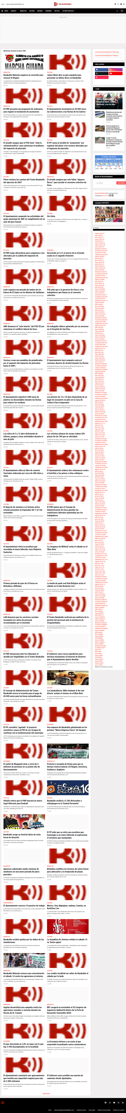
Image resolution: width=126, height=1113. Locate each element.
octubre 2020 (100, 368)
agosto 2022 (100, 325)
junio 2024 (99, 283)
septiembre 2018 (101, 398)
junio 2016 (99, 450)
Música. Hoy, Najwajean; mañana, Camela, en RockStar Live (66, 907)
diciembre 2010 (101, 576)
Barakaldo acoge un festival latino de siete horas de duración (22, 836)
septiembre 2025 (101, 254)
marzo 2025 (100, 266)
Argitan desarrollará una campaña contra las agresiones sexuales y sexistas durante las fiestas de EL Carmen (22, 1010)
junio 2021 (99, 352)
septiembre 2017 (101, 421)
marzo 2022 (100, 335)
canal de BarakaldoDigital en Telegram (106, 55)
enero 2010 (99, 598)
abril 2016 (99, 454)
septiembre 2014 (101, 490)
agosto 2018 (100, 400)
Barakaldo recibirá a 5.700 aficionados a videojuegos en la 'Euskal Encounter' (64, 802)
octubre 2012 (100, 534)
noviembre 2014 (101, 486)
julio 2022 (99, 327)
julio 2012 (99, 540)
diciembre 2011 (101, 553)
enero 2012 (99, 552)
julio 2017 (99, 425)
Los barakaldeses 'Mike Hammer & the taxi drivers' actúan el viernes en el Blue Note (65, 692)
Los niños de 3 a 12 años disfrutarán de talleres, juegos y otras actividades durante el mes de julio (23, 436)
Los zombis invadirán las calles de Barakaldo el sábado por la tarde (67, 974)
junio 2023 (99, 306)
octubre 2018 (100, 396)
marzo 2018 (100, 410)
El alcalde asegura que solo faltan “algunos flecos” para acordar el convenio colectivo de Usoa (66, 182)
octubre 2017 (100, 419)
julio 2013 (99, 517)
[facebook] (115, 4)
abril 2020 (99, 379)
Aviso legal (91, 1110)
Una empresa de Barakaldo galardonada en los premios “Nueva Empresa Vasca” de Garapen (67, 728)
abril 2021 (99, 356)
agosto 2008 (99, 630)
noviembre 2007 (100, 647)
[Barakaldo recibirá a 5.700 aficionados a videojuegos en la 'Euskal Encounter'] (68, 787)
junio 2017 (99, 427)
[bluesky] (116, 77)
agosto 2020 (100, 371)
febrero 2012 (100, 550)
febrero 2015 (100, 481)
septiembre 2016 (101, 444)
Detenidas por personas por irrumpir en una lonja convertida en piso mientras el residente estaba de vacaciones (114, 116)
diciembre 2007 (100, 646)
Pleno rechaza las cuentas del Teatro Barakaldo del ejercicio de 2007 (24, 181)
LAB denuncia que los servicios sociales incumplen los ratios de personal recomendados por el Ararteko (21, 620)
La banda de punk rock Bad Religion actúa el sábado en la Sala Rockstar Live (66, 584)
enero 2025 (99, 270)
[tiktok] (102, 77)
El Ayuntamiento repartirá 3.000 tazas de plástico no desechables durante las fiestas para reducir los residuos (22, 400)
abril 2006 (98, 657)
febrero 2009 (100, 619)
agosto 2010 (100, 584)
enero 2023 (99, 316)
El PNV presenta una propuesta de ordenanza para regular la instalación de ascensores (23, 110)
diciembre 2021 (101, 341)
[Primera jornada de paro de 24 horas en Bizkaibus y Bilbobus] (24, 570)
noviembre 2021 (101, 343)
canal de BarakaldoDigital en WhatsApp (107, 52)
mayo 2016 (99, 452)
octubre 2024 (100, 275)
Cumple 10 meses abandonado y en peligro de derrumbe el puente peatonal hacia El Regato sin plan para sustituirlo (114, 141)
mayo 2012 (99, 544)
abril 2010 (99, 592)
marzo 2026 (100, 243)
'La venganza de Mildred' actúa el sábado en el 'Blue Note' (67, 548)
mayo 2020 (99, 377)
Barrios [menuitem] (13, 11)
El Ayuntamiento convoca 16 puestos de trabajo (24, 905)
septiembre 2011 (101, 559)
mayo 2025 (99, 262)
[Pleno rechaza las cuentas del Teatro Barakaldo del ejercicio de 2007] (24, 166)
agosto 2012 (100, 538)
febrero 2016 (100, 458)
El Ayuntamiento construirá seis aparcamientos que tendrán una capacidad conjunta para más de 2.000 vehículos (23, 1078)
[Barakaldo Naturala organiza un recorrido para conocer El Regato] (24, 62)
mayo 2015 (99, 475)
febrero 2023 (100, 314)
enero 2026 (99, 247)
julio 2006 (98, 651)
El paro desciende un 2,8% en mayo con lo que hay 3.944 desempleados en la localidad (23, 1045)
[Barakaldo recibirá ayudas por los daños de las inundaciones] (24, 926)
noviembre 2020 (101, 366)
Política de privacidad (103, 1110)
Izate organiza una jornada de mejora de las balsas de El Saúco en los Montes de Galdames (23, 291)
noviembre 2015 (101, 463)
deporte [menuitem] (40, 11)
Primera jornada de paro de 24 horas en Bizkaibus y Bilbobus (20, 584)
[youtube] (121, 4)
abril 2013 (99, 523)
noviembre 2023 (101, 297)
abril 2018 (99, 408)
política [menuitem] (57, 11)
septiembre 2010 (101, 582)
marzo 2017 (100, 433)
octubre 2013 (100, 511)
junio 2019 (99, 381)
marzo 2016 (100, 456)
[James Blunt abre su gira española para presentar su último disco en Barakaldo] (68, 62)
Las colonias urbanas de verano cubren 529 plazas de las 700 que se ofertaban (66, 435)
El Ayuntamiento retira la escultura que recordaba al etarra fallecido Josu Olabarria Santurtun (22, 549)
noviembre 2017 (101, 417)
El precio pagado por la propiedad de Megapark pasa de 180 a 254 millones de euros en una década (114, 129)
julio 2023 (99, 304)
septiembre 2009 (101, 605)
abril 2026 (99, 241)
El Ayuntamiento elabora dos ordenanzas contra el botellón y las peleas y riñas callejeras (67, 471)
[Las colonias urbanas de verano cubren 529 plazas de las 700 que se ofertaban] (68, 420)
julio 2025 (99, 258)
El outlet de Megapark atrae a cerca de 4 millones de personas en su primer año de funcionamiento (21, 767)
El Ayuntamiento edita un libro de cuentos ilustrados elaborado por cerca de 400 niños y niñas (23, 473)
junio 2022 (99, 329)
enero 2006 (99, 661)
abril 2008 (99, 638)
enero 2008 (99, 644)
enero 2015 (99, 483)
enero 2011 (99, 575)
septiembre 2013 (101, 513)
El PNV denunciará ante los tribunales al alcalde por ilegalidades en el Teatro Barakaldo (23, 655)
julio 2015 (99, 471)
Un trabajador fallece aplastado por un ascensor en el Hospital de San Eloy (67, 327)
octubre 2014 (100, 488)
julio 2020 (99, 373)
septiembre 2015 (101, 467)
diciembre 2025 (101, 249)
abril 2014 (99, 500)
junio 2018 (99, 404)
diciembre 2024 (101, 272)
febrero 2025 (100, 268)
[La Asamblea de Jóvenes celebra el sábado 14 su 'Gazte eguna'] (68, 926)
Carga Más (46, 1093)
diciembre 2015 (101, 461)
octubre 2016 (100, 442)
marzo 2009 (100, 617)
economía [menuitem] (48, 11)
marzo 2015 (100, 479)
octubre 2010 (100, 580)
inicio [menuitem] (6, 11)
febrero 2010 (100, 596)
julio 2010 (99, 586)
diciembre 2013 (101, 507)
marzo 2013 (100, 525)
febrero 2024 (100, 291)
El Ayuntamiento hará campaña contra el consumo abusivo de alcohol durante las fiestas (67, 361)
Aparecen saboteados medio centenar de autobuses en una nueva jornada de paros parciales (21, 872)
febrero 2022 (100, 337)
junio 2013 (99, 519)
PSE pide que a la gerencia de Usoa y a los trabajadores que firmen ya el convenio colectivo (65, 292)
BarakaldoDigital (100, 193)
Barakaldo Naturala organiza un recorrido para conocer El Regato (23, 76)
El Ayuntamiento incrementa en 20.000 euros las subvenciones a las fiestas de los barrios (66, 110)
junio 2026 (99, 237)
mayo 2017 (99, 429)
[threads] (116, 81)
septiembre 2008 (101, 628)
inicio (2, 4)
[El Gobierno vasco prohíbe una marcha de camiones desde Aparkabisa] (68, 1065)
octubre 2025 (100, 252)
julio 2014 (99, 494)
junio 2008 (99, 634)
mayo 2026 (99, 239)
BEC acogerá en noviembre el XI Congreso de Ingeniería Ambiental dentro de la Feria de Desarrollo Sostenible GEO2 (66, 1010)
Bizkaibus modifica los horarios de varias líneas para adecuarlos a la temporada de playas (68, 870)
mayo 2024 (99, 285)
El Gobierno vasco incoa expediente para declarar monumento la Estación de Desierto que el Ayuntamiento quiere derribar (66, 657)
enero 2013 (99, 529)
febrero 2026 (100, 245)
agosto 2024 (99, 279)
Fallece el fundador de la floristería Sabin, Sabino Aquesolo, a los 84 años (106, 102)
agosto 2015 (100, 469)
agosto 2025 (99, 256)
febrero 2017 (100, 435)
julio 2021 (99, 350)
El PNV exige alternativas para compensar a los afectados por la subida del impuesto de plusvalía (23, 256)
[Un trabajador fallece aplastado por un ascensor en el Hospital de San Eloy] (68, 313)
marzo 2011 (100, 571)
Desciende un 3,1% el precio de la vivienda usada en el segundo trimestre (65, 254)
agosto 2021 (100, 348)
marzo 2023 (100, 312)
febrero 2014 (100, 504)
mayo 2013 (99, 521)
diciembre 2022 (101, 318)
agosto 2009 (99, 607)
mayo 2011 (99, 567)
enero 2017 (99, 437)
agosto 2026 (99, 233)
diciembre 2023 (101, 295)
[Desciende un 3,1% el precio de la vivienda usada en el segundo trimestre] (68, 240)
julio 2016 (99, 448)
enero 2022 (99, 339)
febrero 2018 (100, 412)
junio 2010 (99, 588)
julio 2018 (99, 402)
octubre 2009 (100, 603)
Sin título (51, 216)
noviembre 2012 (101, 532)
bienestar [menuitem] (23, 11)
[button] (3, 10)
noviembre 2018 (101, 394)
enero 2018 (99, 414)
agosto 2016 (100, 446)
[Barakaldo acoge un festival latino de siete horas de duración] (24, 821)
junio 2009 (99, 611)
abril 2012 (99, 546)
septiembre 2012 (101, 536)
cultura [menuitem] (32, 11)
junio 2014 (99, 496)
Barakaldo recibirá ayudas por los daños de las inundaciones (23, 941)
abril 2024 (99, 287)
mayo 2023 (99, 308)
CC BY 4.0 (106, 195)
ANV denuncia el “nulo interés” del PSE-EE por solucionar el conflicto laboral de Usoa (23, 327)
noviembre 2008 (101, 624)
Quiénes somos (81, 1110)
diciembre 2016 (101, 438)
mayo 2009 (99, 613)
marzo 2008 (99, 640)
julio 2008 (98, 632)
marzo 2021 (100, 358)
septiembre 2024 (101, 277)
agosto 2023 (99, 302)
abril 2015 (99, 477)
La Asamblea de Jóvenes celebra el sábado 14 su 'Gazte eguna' (67, 941)
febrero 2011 (100, 573)
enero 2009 (99, 621)
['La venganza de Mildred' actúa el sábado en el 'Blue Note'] (68, 533)
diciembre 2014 (101, 484)
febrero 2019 (100, 389)
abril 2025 (99, 264)
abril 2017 (99, 431)
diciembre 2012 (101, 530)
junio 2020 (99, 375)
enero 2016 (99, 460)
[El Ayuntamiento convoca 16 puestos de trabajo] (24, 892)
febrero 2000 (99, 663)
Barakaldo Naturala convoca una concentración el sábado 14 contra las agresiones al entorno (23, 974)
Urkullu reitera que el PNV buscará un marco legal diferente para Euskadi (22, 802)
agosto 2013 (100, 515)
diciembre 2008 (101, 623)
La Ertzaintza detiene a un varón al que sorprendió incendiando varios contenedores (66, 1043)
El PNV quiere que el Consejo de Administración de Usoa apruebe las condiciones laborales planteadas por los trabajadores (65, 511)
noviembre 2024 (101, 274)
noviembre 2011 (101, 555)
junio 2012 (99, 542)
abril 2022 (99, 333)
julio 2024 (99, 281)
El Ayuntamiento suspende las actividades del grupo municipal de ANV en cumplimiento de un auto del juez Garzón (24, 219)
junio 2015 (99, 473)
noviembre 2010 (101, 578)
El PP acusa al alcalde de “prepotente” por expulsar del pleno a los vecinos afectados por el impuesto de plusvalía (67, 146)
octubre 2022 (100, 321)
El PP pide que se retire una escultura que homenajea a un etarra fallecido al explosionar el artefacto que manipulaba (67, 835)
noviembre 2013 (101, 509)
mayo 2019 (99, 383)
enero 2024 (99, 293)
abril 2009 (99, 615)
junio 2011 (99, 565)
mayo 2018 (99, 406)
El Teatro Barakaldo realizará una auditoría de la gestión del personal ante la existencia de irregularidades (68, 620)
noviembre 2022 (101, 320)
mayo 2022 (99, 331)
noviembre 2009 (101, 601)
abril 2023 (99, 310)
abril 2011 (99, 569)
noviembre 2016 (101, 440)
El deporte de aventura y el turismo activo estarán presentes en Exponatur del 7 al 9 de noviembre (22, 510)
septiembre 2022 (101, 323)
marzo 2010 (100, 594)
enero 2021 (99, 362)
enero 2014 (99, 506)
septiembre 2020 (101, 369)
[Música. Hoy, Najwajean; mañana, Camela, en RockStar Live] (68, 892)
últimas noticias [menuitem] (68, 11)
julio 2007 (98, 649)
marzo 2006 (99, 659)
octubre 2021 (100, 344)
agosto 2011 (100, 561)
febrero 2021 (100, 360)
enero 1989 (99, 665)
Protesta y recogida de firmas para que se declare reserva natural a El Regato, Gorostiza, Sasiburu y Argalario (67, 767)
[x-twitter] (118, 4)
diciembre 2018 (101, 392)
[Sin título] (68, 203)
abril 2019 (99, 385)
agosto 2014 (100, 492)
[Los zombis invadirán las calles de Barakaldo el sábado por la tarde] (68, 960)
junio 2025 (99, 260)
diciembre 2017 (101, 415)
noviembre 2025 (101, 250)
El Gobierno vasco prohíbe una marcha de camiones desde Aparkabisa (65, 1077)
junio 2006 (98, 653)
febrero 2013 (100, 527)
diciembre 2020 (101, 364)
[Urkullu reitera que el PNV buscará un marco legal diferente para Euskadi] (24, 787)
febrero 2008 (99, 642)
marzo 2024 (100, 289)
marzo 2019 (100, 387)
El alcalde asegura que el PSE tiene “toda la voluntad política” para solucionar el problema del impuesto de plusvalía (23, 146)
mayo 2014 (99, 498)
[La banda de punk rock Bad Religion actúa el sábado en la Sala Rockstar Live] (68, 570)
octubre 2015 (100, 465)
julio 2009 (99, 609)
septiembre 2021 (101, 346)
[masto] (102, 81)
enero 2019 (99, 391)
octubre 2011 (100, 557)
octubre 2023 (100, 298)
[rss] (124, 4)
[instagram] (116, 69)
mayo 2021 (99, 354)
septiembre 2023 (101, 300)
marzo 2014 (100, 502)
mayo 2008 (99, 636)
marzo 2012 (100, 548)
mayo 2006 (99, 655)
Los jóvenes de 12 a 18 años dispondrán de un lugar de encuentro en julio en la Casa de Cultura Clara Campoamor (67, 400)
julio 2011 (99, 563)
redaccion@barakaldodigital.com (15, 4)
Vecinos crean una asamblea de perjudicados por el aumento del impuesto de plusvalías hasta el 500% (23, 363)
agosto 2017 (100, 423)
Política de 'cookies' (119, 1110)
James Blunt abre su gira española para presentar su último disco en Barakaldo (64, 76)
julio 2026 (98, 235)
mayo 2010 (99, 590)
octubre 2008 (100, 626)
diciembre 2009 (101, 599)
